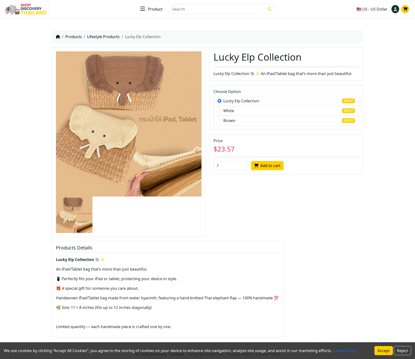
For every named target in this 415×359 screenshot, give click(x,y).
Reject (402, 350)
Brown (229, 120)
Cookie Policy (345, 350)
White (228, 110)
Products (73, 36)
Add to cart (270, 165)
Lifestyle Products (103, 36)
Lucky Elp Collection (241, 101)
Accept (384, 350)
